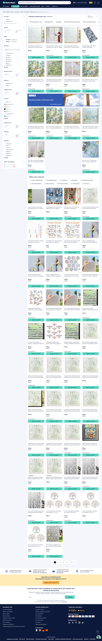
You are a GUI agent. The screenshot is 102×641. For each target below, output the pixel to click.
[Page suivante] (74, 562)
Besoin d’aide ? (6, 613)
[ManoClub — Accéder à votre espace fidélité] (91, 2)
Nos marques (38, 616)
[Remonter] (97, 632)
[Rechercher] (19, 3)
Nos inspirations (39, 620)
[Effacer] (69, 3)
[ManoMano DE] (43, 630)
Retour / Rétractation (8, 611)
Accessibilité (92, 639)
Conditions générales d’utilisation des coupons (14, 626)
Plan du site (22, 639)
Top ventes (38, 622)
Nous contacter (6, 616)
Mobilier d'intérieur (10, 12)
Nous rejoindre (6, 622)
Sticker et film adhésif (24, 12)
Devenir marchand (7, 620)
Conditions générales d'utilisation (63, 639)
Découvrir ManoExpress (41, 624)
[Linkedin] (69, 622)
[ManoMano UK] (40, 630)
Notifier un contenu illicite (9, 618)
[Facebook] (73, 622)
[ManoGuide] (98, 637)
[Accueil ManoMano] (9, 2)
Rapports (86, 639)
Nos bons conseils (39, 609)
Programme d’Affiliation (8, 624)
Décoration (17, 12)
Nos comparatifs (39, 613)
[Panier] (98, 2)
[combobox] (93, 16)
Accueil (4, 12)
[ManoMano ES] (47, 630)
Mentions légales (30, 639)
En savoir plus (64, 601)
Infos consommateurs (77, 639)
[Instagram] (79, 622)
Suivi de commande (7, 609)
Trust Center (51, 639)
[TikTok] (83, 622)
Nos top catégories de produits (42, 611)
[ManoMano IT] (36, 630)
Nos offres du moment (40, 618)
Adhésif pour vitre (33, 12)
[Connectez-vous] (94, 2)
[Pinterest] (76, 622)
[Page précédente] (52, 562)
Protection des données (41, 639)
